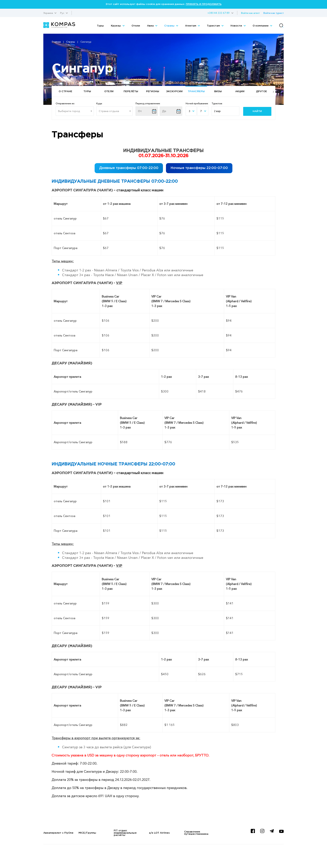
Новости (236, 26)
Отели (136, 26)
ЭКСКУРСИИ (174, 91)
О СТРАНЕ (65, 91)
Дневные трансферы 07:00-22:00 (128, 168)
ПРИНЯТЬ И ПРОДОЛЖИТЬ (204, 4)
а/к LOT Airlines (159, 833)
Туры (100, 26)
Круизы (116, 26)
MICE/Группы (87, 833)
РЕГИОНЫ (152, 91)
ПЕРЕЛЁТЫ (131, 91)
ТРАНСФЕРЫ (196, 91)
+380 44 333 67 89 (218, 12)
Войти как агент (250, 12)
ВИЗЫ (218, 91)
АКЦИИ (239, 91)
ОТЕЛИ (109, 91)
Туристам (214, 26)
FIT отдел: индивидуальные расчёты (125, 833)
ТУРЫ (87, 91)
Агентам (191, 26)
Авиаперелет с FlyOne (58, 833)
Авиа (150, 26)
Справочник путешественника (196, 833)
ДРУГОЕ (261, 91)
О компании (261, 26)
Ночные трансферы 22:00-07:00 (199, 168)
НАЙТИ (257, 111)
